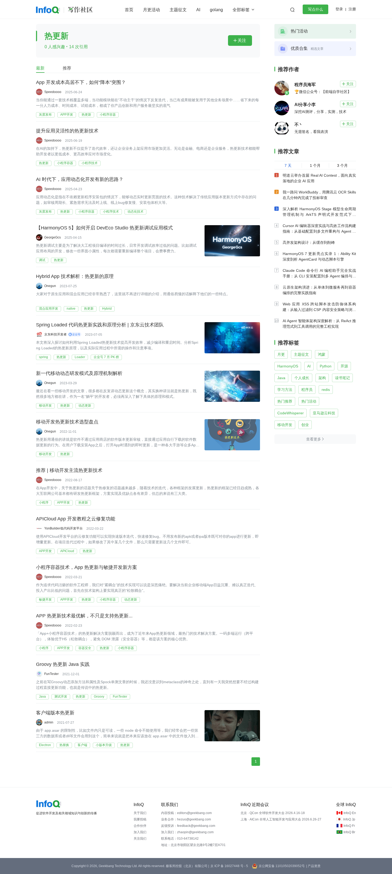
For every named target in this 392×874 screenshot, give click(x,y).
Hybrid (107, 308)
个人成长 (301, 378)
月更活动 (151, 9)
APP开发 (66, 114)
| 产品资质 (313, 866)
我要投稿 (140, 819)
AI (198, 9)
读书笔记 (342, 378)
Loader (80, 357)
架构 (322, 378)
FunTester (120, 696)
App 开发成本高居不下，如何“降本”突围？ (81, 82)
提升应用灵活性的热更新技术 (67, 130)
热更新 (86, 114)
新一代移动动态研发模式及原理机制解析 (79, 373)
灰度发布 (45, 114)
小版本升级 (104, 745)
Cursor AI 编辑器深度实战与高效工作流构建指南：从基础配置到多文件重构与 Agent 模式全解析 (319, 231)
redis (326, 389)
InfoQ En (349, 813)
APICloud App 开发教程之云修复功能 (75, 518)
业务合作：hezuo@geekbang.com (186, 819)
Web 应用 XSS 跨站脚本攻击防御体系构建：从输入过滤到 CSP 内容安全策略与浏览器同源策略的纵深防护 (319, 309)
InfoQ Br (349, 832)
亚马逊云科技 (324, 413)
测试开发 (60, 696)
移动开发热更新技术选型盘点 (67, 421)
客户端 (82, 745)
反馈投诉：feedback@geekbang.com (188, 826)
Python (325, 366)
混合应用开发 (48, 308)
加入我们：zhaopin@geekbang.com (187, 832)
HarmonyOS (287, 366)
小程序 (44, 502)
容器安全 (84, 648)
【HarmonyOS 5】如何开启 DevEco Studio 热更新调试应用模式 (104, 227)
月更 (281, 354)
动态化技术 (135, 211)
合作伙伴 (140, 826)
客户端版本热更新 (55, 712)
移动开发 (45, 405)
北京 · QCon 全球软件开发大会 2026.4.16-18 (273, 813)
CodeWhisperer (290, 413)
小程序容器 (108, 114)
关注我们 (140, 838)
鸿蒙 (321, 354)
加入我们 (140, 832)
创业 (305, 425)
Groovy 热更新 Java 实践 (63, 664)
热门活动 (308, 401)
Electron (45, 745)
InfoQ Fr (349, 826)
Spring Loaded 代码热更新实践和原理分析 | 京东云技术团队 (100, 324)
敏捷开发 (45, 599)
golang (216, 9)
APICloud (67, 551)
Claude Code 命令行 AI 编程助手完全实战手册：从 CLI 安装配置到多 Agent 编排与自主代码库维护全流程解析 (319, 276)
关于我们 (140, 813)
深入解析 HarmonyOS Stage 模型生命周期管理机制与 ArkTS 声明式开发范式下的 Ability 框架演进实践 (319, 214)
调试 (42, 260)
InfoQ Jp (349, 819)
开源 (344, 366)
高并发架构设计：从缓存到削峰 (309, 242)
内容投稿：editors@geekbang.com (186, 813)
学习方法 (284, 389)
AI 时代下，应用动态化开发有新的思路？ (79, 179)
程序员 (307, 389)
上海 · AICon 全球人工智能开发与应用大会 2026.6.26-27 (281, 819)
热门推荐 (284, 401)
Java (42, 696)
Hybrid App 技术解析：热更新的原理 (75, 276)
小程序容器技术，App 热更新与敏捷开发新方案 (86, 567)
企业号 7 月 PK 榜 (106, 357)
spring (43, 357)
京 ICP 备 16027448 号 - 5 (229, 866)
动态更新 (84, 405)
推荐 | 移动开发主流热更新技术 (69, 470)
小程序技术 (90, 163)
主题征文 (178, 9)
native (71, 308)
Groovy (99, 696)
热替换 (64, 745)
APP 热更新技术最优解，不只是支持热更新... (84, 615)
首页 (129, 9)
